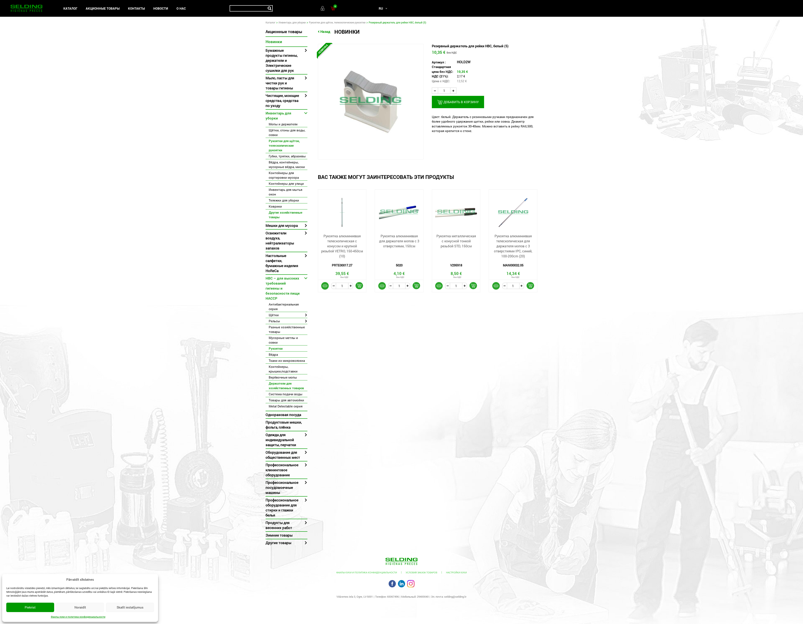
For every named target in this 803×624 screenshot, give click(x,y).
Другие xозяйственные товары (285, 214)
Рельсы (274, 321)
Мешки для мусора (282, 225)
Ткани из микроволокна (287, 360)
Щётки (274, 315)
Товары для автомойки (286, 400)
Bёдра (273, 354)
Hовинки (274, 41)
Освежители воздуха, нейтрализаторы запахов (280, 240)
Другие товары (278, 542)
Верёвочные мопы (283, 377)
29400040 (423, 596)
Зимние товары (279, 535)
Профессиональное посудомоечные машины (282, 487)
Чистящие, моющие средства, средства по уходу (282, 100)
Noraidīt (80, 607)
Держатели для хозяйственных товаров (286, 385)
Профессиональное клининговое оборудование (282, 469)
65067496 (393, 596)
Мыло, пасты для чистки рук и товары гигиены (280, 83)
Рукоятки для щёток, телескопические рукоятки (337, 22)
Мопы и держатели (283, 124)
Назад (325, 31)
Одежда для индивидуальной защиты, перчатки (281, 439)
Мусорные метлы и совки (283, 340)
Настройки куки (456, 572)
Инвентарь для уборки (292, 22)
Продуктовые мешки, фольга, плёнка (284, 425)
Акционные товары (103, 8)
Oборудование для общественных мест (283, 455)
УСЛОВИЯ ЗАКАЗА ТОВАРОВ (421, 572)
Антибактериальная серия (284, 306)
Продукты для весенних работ (279, 525)
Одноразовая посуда (283, 414)
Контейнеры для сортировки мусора (284, 175)
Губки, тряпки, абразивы (287, 156)
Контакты (136, 8)
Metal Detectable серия (286, 406)
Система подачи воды (285, 394)
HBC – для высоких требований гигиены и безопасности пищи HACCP (283, 288)
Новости (160, 8)
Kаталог (70, 8)
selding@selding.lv (455, 596)
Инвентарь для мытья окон (285, 191)
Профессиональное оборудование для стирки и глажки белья (282, 507)
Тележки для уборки (284, 200)
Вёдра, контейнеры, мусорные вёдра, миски (287, 164)
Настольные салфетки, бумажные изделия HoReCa (282, 263)
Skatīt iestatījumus (130, 607)
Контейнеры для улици (286, 183)
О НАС (181, 8)
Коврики (275, 206)
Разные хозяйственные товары (287, 329)
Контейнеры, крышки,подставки (283, 369)
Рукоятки (276, 348)
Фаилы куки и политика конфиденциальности (78, 616)
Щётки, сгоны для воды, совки (287, 132)
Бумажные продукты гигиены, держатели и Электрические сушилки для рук (282, 60)
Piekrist (30, 607)
